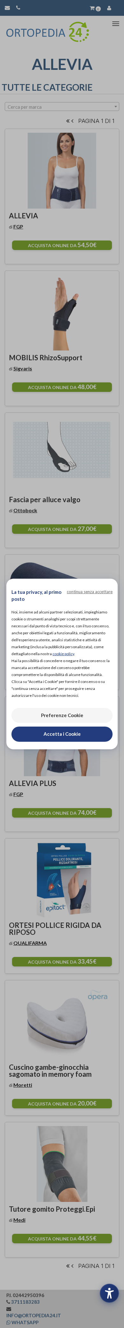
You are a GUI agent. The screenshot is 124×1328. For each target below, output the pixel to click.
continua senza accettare (90, 591)
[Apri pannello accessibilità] (109, 1293)
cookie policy (63, 653)
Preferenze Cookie (62, 715)
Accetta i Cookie (62, 734)
